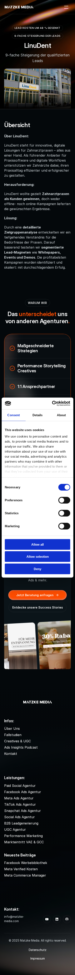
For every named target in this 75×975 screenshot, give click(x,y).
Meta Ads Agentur (19, 798)
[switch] (64, 500)
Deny (37, 568)
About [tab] (61, 415)
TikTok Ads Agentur (20, 804)
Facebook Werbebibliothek (25, 863)
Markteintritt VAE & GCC (24, 842)
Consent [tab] (13, 415)
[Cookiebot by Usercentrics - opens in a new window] (53, 403)
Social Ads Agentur (19, 817)
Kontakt (10, 754)
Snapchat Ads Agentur (22, 811)
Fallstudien (12, 735)
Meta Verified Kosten (21, 869)
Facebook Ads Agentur (22, 792)
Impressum (37, 958)
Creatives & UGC (17, 741)
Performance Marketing (23, 836)
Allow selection (37, 556)
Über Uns (12, 728)
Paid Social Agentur (20, 786)
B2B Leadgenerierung (21, 823)
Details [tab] (37, 415)
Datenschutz (37, 950)
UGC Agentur (15, 829)
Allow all (37, 544)
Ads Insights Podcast (21, 747)
